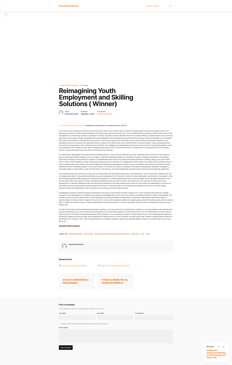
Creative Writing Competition (69, 85)
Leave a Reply (63, 327)
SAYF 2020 (134, 234)
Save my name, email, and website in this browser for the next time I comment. (84, 323)
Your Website (139, 313)
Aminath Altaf (88, 234)
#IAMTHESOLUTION (75, 234)
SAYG (142, 234)
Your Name (62, 313)
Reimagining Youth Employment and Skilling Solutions (112, 234)
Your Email (100, 313)
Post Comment (66, 347)
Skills (148, 234)
